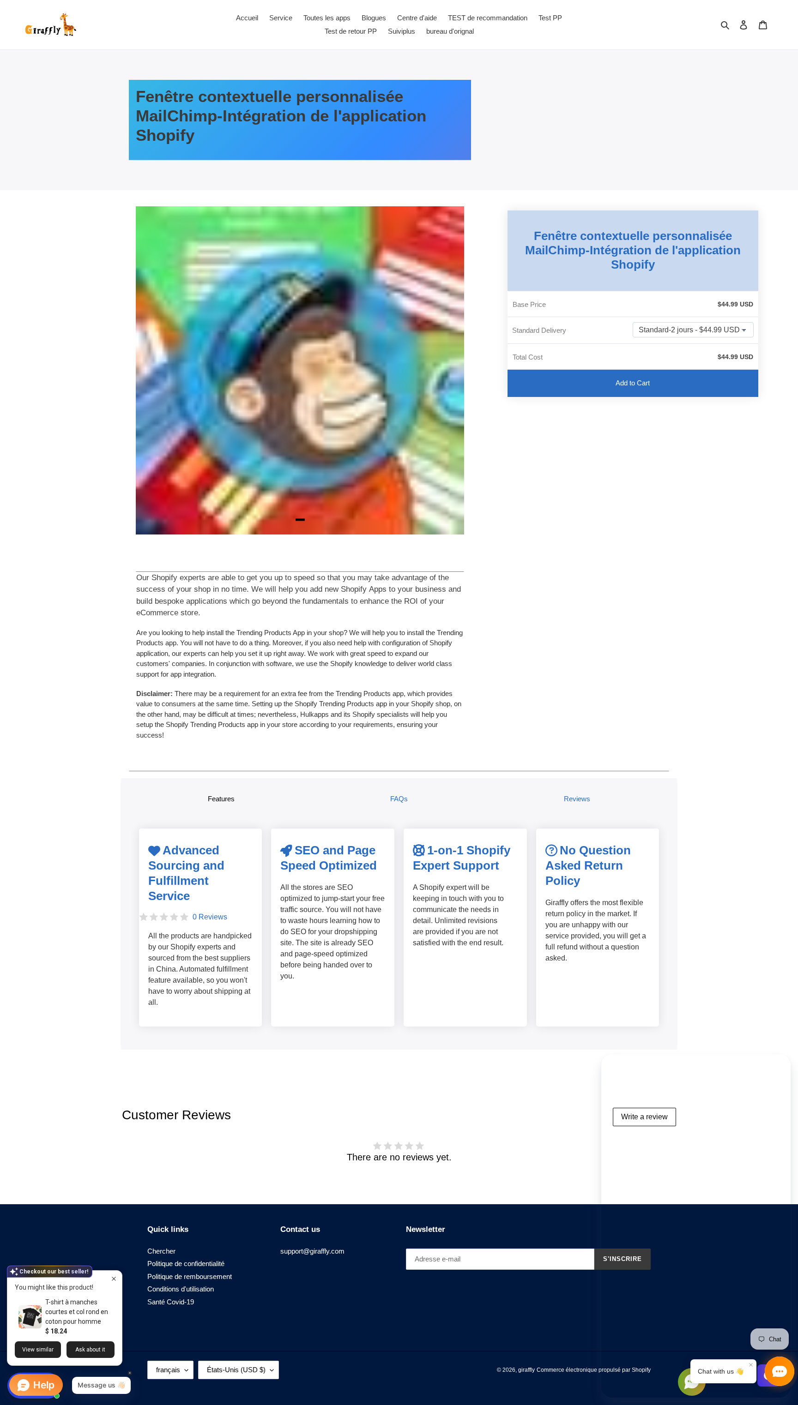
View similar (38, 1349)
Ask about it (90, 1349)
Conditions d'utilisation (180, 1289)
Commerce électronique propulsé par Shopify (594, 1370)
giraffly (526, 1370)
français (168, 1370)
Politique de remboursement (189, 1276)
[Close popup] (114, 1278)
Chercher (161, 1251)
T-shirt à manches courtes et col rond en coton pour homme (76, 1311)
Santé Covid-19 (170, 1302)
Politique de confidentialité (185, 1263)
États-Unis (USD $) (236, 1370)
